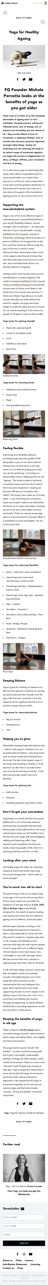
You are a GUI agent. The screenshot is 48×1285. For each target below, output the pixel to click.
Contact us (8, 1268)
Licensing (35, 1264)
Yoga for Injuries (18, 1113)
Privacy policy (25, 1275)
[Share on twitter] (24, 80)
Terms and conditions (10, 1275)
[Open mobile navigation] (45, 3)
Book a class (38, 3)
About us (8, 1260)
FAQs (19, 1260)
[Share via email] (30, 80)
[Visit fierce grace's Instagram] (24, 1255)
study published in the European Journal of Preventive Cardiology (22, 234)
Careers (29, 1260)
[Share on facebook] (18, 80)
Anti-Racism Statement (15, 1264)
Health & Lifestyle (35, 1113)
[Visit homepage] (9, 3)
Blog (8, 1186)
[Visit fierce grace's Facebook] (18, 1255)
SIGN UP (24, 1243)
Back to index (24, 18)
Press (20, 1268)
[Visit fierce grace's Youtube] (30, 1255)
